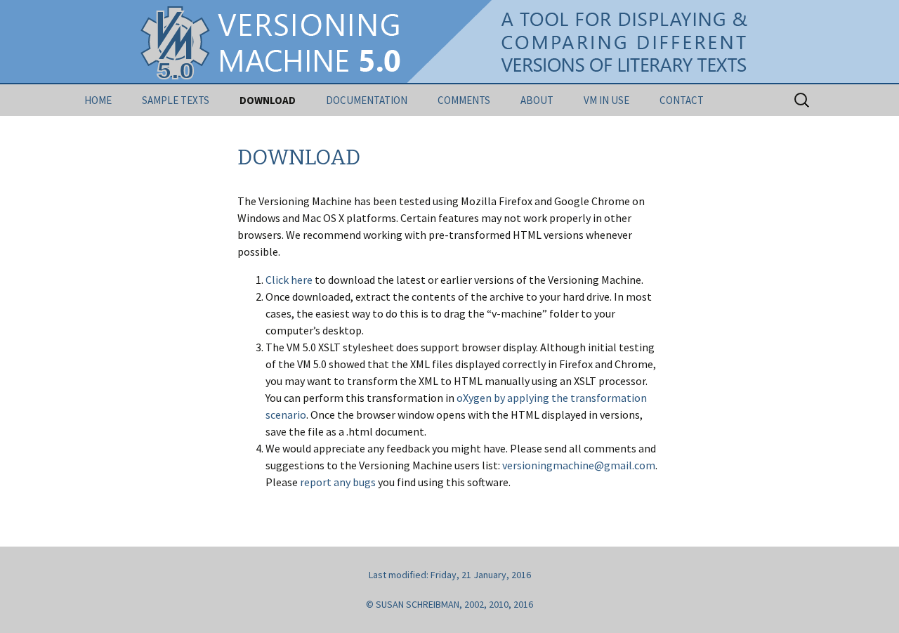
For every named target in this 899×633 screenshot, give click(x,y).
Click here (289, 280)
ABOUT (536, 100)
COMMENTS (464, 100)
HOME (98, 100)
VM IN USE (606, 100)
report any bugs (338, 482)
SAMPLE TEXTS (175, 100)
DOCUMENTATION (366, 100)
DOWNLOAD (267, 100)
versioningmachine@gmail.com (578, 465)
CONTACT (682, 100)
